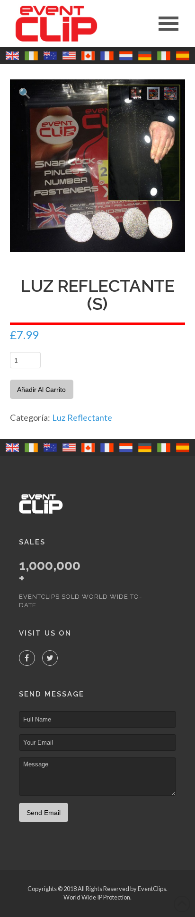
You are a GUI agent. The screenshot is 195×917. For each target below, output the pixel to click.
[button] (168, 23)
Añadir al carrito (41, 389)
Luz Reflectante (82, 417)
